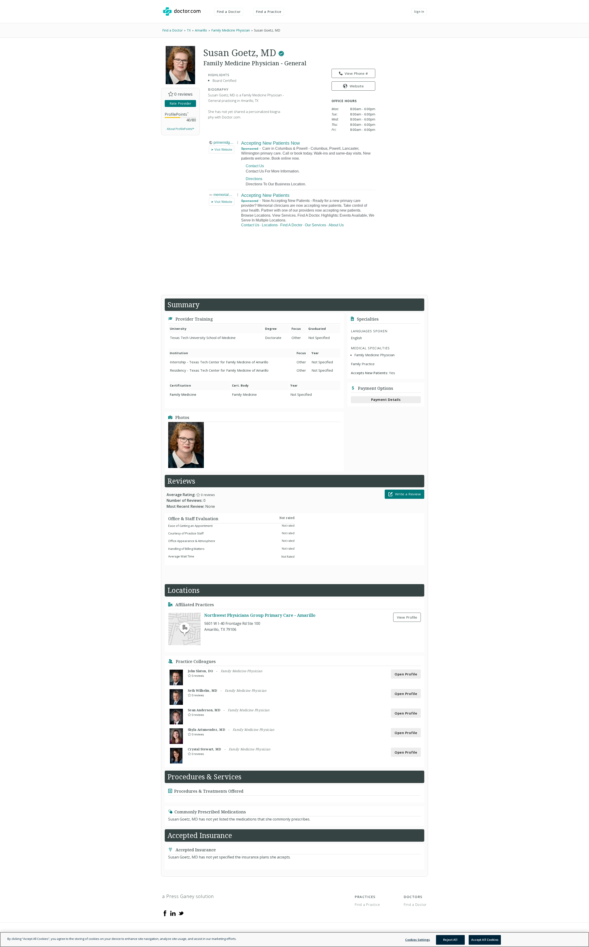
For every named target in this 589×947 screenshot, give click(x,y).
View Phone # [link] (356, 73)
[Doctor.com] (181, 11)
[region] (294, 939)
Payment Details (386, 399)
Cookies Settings (417, 940)
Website (357, 86)
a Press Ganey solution (188, 896)
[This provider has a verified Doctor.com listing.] (281, 52)
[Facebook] (165, 913)
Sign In (419, 12)
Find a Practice (269, 11)
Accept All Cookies (484, 940)
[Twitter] (181, 913)
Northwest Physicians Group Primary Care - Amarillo (259, 615)
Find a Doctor (229, 11)
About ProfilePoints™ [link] (180, 129)
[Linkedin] (173, 913)
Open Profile (406, 674)
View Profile (407, 617)
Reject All (450, 940)
